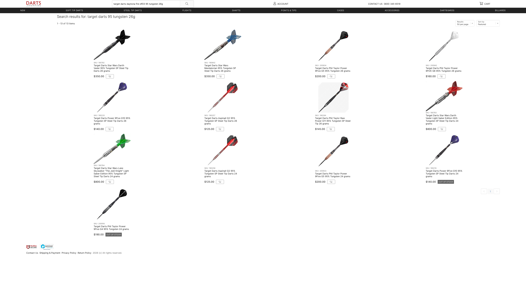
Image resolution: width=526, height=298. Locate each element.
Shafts (236, 10)
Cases (340, 10)
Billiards (500, 10)
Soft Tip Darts (74, 10)
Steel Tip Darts (133, 10)
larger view (158, 56)
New (22, 10)
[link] (484, 191)
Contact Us (32, 252)
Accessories (392, 10)
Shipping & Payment (49, 252)
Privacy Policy (69, 252)
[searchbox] (153, 3)
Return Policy (84, 252)
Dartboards (447, 10)
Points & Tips (288, 10)
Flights (186, 10)
